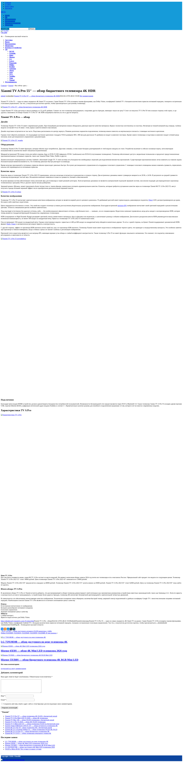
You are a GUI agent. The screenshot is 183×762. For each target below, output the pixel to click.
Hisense (12, 57)
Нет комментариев (86, 96)
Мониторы (9, 25)
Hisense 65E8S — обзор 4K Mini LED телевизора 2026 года (34, 650)
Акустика (8, 40)
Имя (3, 696)
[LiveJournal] (14, 629)
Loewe (11, 61)
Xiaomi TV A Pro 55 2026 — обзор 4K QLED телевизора (25, 722)
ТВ (6, 17)
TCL (11, 74)
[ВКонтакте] (2, 629)
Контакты (8, 8)
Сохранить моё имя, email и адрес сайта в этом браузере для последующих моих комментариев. (37, 704)
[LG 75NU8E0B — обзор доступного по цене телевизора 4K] (23, 637)
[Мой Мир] (8, 629)
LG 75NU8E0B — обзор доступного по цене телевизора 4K (34, 641)
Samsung (12, 69)
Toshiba (12, 76)
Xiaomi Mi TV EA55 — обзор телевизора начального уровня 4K (28, 733)
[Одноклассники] (5, 629)
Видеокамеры (10, 21)
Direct (151, 200)
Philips (11, 65)
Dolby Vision (11, 224)
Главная (8, 2)
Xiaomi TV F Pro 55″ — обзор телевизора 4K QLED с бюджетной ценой (31, 716)
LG (10, 59)
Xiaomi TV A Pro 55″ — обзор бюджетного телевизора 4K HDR (37, 96)
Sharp (11, 70)
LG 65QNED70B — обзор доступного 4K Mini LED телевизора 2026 (30, 747)
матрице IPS (122, 205)
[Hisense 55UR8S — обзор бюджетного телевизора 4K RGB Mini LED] (26, 655)
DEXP (11, 51)
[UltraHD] (4, 31)
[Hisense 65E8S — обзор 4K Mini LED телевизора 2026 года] (23, 646)
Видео (7, 15)
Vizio (11, 78)
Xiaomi (12, 80)
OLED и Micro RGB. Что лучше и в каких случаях (23, 749)
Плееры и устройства (13, 23)
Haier (11, 55)
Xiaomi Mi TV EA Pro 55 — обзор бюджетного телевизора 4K (27, 731)
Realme (12, 67)
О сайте (8, 4)
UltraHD (4, 33)
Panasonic (13, 63)
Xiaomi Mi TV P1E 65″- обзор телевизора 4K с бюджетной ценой (28, 728)
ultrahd (3, 96)
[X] (11, 629)
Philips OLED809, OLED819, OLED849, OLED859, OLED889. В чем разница (29, 633)
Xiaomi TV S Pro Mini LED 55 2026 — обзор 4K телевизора (26, 718)
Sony (11, 72)
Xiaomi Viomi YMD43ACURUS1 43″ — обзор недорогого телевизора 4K (31, 726)
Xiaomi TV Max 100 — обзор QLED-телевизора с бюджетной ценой (29, 720)
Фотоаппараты (10, 19)
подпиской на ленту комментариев (13, 668)
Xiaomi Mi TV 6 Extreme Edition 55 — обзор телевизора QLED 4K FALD (31, 729)
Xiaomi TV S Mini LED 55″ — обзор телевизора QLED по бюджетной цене (32, 724)
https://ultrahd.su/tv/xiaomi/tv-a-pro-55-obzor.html (17, 621)
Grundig (12, 53)
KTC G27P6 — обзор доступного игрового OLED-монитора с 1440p (27, 631)
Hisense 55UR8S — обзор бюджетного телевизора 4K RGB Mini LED (39, 659)
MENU (3, 12)
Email (3, 700)
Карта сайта (9, 6)
